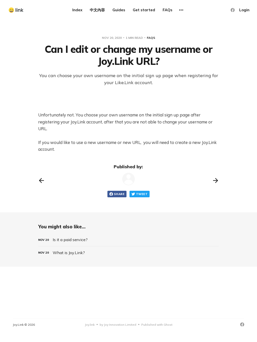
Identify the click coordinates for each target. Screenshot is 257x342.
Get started (144, 10)
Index (77, 10)
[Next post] (215, 180)
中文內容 (97, 10)
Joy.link (90, 324)
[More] (181, 10)
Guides (118, 10)
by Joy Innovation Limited (118, 324)
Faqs (151, 38)
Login (244, 10)
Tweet (142, 194)
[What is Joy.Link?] (128, 252)
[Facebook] (233, 10)
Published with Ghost (156, 324)
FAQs (167, 10)
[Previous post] (41, 180)
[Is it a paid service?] (128, 239)
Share (119, 194)
